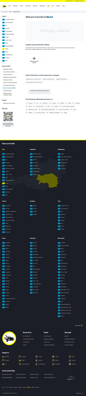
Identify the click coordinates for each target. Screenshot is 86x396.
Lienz (61, 223)
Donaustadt (6, 251)
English (32, 387)
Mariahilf (6, 284)
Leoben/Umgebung (8, 46)
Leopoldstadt (7, 275)
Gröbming (6, 28)
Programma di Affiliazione (49, 345)
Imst (61, 211)
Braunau (34, 242)
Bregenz (34, 205)
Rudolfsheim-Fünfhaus (9, 298)
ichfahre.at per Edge (34, 374)
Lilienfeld (62, 275)
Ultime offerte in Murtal (7, 69)
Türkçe (11, 387)
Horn (61, 260)
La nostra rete (46, 342)
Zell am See (62, 168)
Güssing (34, 159)
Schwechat (62, 298)
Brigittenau (6, 245)
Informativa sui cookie (69, 342)
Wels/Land (34, 292)
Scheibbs (62, 295)
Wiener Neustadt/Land (64, 304)
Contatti (24, 345)
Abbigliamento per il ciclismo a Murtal (33, 79)
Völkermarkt (6, 226)
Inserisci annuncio (47, 336)
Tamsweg (62, 165)
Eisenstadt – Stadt (36, 154)
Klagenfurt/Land (7, 214)
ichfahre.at (7, 393)
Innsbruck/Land (63, 208)
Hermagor (6, 208)
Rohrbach (34, 272)
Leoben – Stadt (7, 40)
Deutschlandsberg (8, 22)
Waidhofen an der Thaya (65, 310)
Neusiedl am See (35, 168)
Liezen (5, 43)
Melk (61, 281)
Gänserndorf (62, 254)
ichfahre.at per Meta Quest (49, 377)
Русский (7, 387)
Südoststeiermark (8, 55)
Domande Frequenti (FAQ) (28, 339)
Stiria (6, 11)
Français (15, 387)
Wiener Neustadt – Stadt (65, 307)
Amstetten (62, 242)
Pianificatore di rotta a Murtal (9, 103)
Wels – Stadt (34, 289)
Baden (61, 248)
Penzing (6, 295)
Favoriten (6, 254)
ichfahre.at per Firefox (20, 374)
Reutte (61, 226)
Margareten (6, 281)
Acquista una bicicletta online (48, 79)
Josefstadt (6, 269)
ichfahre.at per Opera (48, 374)
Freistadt (34, 248)
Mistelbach (62, 284)
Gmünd (61, 251)
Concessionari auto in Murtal (9, 72)
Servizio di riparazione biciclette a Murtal (34, 82)
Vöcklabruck (34, 287)
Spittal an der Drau (8, 217)
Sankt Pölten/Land (64, 292)
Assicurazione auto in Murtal (9, 85)
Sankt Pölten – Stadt (64, 289)
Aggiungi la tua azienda (48, 339)
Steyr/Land (34, 278)
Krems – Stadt (63, 272)
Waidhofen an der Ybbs (65, 313)
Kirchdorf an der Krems (37, 257)
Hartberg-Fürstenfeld (8, 34)
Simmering (6, 301)
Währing (6, 304)
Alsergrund (6, 242)
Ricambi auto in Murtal (7, 80)
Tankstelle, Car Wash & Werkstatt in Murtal (7, 94)
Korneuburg (62, 266)
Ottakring (6, 292)
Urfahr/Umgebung (36, 284)
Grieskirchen (34, 254)
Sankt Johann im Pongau (65, 157)
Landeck (61, 220)
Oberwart (34, 174)
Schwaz (61, 229)
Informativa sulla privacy (70, 339)
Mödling (61, 278)
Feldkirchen (6, 205)
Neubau (6, 289)
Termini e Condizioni (69, 345)
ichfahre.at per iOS (34, 377)
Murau (5, 52)
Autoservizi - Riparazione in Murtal (10, 82)
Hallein (61, 154)
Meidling (6, 287)
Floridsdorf (6, 257)
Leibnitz (6, 37)
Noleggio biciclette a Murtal (61, 79)
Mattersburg (34, 165)
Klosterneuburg (63, 263)
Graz (5, 25)
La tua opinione (26, 342)
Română (24, 387)
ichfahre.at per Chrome (7, 374)
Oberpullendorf (35, 171)
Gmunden (34, 251)
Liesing (6, 278)
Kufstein (62, 217)
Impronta (66, 336)
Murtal (10, 11)
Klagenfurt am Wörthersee (9, 211)
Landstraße (6, 272)
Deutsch (37, 387)
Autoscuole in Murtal (7, 90)
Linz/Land (34, 263)
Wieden (6, 307)
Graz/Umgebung (7, 31)
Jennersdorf (34, 162)
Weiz (5, 60)
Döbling (6, 248)
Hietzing (6, 263)
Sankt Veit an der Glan (8, 220)
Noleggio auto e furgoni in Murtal (9, 77)
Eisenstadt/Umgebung (37, 157)
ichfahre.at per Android (21, 377)
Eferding (34, 245)
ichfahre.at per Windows (7, 377)
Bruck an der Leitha (64, 245)
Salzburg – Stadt (63, 159)
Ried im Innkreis (35, 269)
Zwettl (61, 316)
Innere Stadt (7, 266)
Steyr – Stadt (35, 281)
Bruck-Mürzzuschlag (8, 19)
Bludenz (34, 208)
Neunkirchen (62, 287)
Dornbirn (34, 211)
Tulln (61, 301)
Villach (5, 223)
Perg (33, 266)
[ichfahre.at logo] (4, 6)
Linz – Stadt (34, 260)
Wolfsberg (6, 232)
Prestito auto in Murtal (7, 74)
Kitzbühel (62, 214)
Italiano (28, 387)
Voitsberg (6, 57)
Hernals (6, 260)
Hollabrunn (62, 257)
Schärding (34, 275)
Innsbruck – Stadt (63, 205)
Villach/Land (7, 229)
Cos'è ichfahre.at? (26, 336)
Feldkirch (34, 214)
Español (20, 387)
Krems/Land (62, 269)
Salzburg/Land (63, 162)
